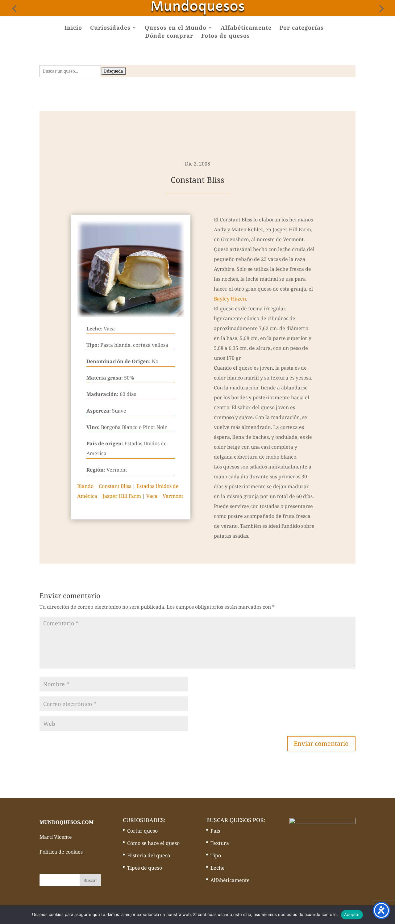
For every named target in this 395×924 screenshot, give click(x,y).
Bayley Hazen (230, 298)
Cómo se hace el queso (153, 843)
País (215, 830)
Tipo (215, 855)
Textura (219, 843)
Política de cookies (61, 851)
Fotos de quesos (225, 36)
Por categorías (302, 28)
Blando (85, 486)
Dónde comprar (169, 36)
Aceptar (352, 914)
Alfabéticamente (246, 28)
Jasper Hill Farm (121, 496)
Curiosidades (110, 28)
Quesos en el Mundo (175, 28)
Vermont (173, 496)
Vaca (151, 496)
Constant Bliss (115, 486)
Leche (217, 867)
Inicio (73, 28)
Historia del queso (148, 855)
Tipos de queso (144, 867)
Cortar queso (142, 830)
